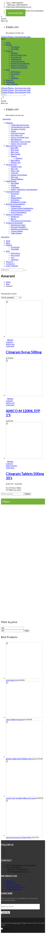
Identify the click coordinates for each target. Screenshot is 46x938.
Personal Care (16, 57)
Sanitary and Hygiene (19, 175)
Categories (6, 119)
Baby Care (15, 152)
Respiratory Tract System (20, 141)
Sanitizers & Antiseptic (19, 229)
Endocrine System (18, 133)
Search (27, 494)
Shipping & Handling (13, 889)
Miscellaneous (16, 139)
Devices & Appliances (19, 65)
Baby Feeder (15, 154)
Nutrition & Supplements (20, 63)
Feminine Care (16, 166)
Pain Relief (15, 183)
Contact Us (10, 82)
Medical (9, 45)
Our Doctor (15, 47)
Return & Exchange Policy (16, 887)
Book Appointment (15, 13)
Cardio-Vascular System (20, 125)
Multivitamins (16, 206)
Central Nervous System (20, 127)
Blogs (8, 243)
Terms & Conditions (13, 885)
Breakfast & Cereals (18, 202)
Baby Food (15, 150)
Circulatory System (18, 129)
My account (15, 74)
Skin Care (14, 177)
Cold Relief (15, 187)
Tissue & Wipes (17, 231)
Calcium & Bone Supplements (22, 208)
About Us (9, 80)
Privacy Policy (11, 883)
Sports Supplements (18, 212)
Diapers (14, 156)
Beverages (15, 194)
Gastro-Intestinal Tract (20, 137)
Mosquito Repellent (18, 227)
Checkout (14, 78)
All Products (15, 72)
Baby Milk (14, 148)
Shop (8, 70)
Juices (13, 196)
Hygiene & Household (19, 68)
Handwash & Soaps (18, 225)
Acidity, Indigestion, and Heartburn (24, 189)
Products (9, 51)
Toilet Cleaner (16, 233)
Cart (12, 76)
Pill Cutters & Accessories (21, 221)
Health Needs (16, 59)
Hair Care (14, 169)
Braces (13, 219)
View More (5, 237)
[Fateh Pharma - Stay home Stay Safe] (16, 37)
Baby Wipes (15, 160)
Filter (27, 631)
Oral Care (14, 173)
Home (8, 43)
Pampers (19, 158)
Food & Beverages (18, 61)
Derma (13, 131)
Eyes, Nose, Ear (16, 135)
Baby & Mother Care (18, 55)
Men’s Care (15, 171)
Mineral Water (16, 198)
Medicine (14, 53)
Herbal (13, 185)
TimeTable (15, 49)
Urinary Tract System (19, 144)
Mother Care (16, 162)
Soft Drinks (15, 200)
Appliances (15, 216)
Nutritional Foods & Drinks (21, 210)
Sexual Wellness (17, 179)
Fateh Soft (16, 923)
